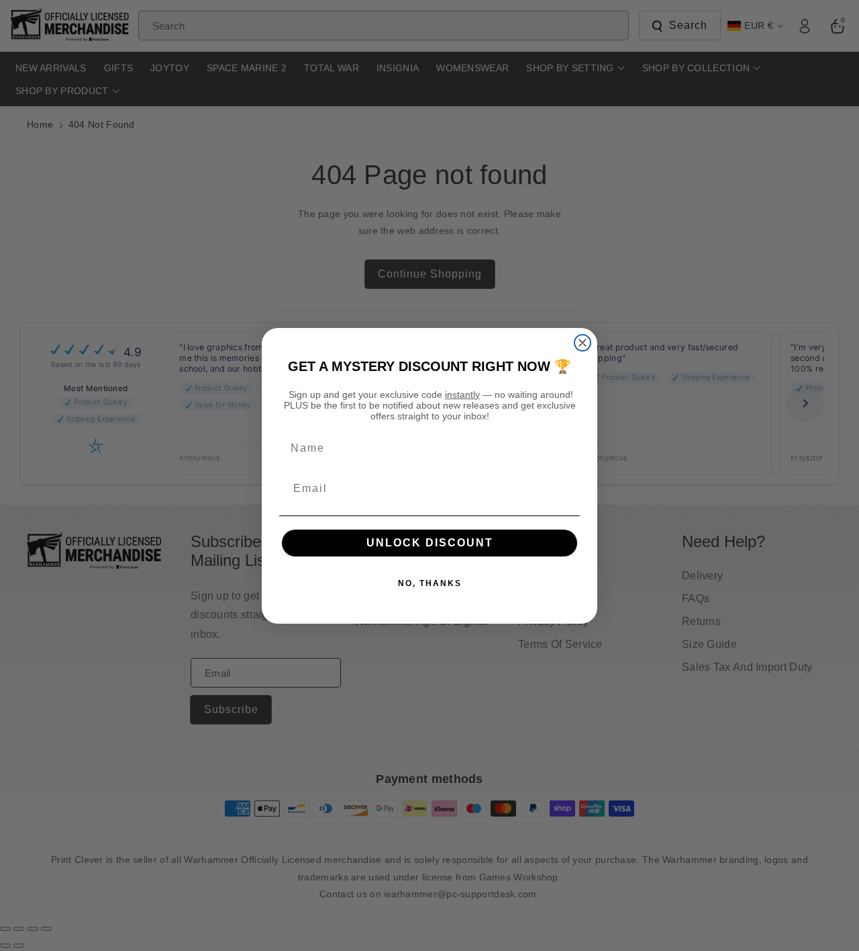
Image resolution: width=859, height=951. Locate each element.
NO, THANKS (430, 583)
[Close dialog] (582, 343)
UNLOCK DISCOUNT (429, 542)
